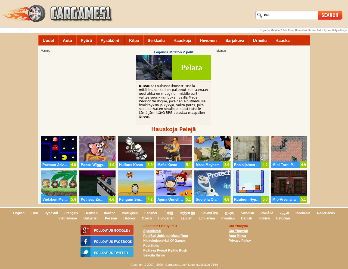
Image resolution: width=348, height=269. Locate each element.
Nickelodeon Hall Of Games (164, 241)
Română (267, 213)
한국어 (229, 213)
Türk (34, 213)
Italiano (109, 213)
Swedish (247, 213)
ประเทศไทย (209, 213)
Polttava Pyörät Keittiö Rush (165, 250)
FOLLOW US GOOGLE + (112, 230)
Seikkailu (156, 40)
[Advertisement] (262, 91)
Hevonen (208, 40)
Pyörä (86, 40)
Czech (147, 218)
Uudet (48, 40)
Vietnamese (67, 218)
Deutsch (91, 213)
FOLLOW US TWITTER (111, 252)
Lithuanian (207, 218)
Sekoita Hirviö (154, 255)
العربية (284, 213)
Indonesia (303, 213)
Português (130, 213)
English (18, 213)
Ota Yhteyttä (238, 231)
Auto (67, 40)
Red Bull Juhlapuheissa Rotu (165, 236)
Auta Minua (237, 236)
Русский (51, 213)
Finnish (264, 218)
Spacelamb (152, 231)
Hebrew (129, 218)
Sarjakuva (234, 40)
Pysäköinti (110, 40)
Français (71, 213)
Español (150, 213)
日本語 (168, 213)
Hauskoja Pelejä (173, 129)
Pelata (191, 67)
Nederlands (326, 213)
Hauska (282, 40)
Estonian (283, 218)
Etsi (330, 14)
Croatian (228, 218)
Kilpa (134, 40)
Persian (111, 218)
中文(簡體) (187, 213)
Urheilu (260, 40)
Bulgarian (90, 218)
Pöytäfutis (151, 245)
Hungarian (166, 218)
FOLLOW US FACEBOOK (113, 241)
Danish (246, 218)
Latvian (186, 218)
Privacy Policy (240, 241)
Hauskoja (182, 40)
